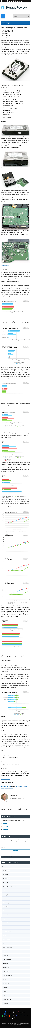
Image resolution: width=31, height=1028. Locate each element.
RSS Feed (11, 788)
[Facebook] (2, 1)
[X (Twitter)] (4, 1)
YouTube (9, 786)
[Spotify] (14, 1)
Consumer (3, 37)
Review (8, 22)
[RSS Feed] (20, 1)
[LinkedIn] (8, 1)
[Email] (12, 1)
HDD (8, 37)
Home (3, 22)
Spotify (20, 786)
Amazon (5, 829)
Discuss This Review (5, 779)
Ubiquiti (5, 823)
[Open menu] (3, 16)
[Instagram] (6, 1)
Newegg (5, 826)
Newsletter (3, 786)
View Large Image (5, 265)
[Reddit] (16, 1)
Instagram (25, 786)
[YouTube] (10, 1)
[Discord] (18, 1)
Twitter (2, 788)
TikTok (6, 788)
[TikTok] (22, 1)
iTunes (17, 786)
